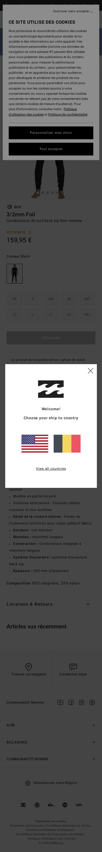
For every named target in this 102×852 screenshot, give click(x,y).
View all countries (51, 468)
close (90, 370)
